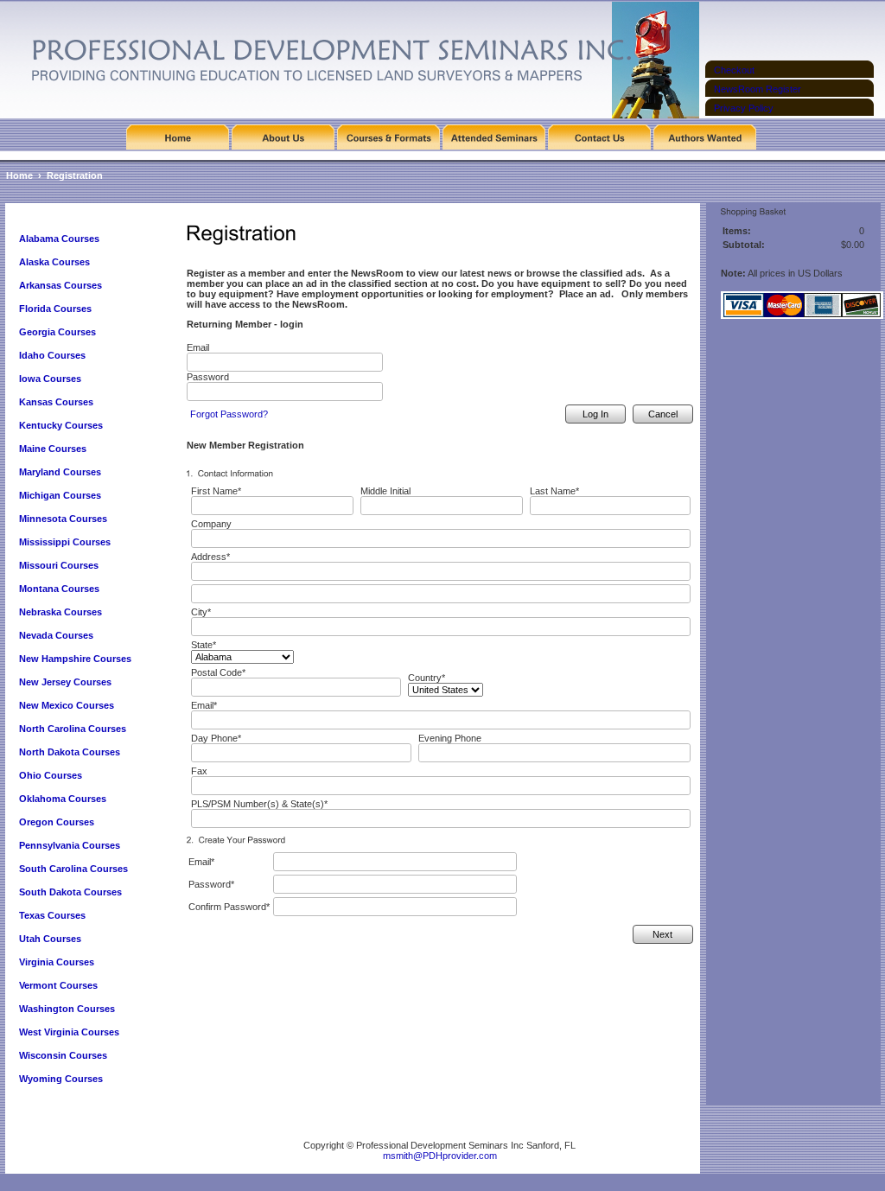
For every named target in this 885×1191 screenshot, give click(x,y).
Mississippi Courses (65, 542)
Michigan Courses (60, 495)
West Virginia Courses (69, 1032)
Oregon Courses (56, 822)
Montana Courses (59, 588)
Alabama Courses (59, 238)
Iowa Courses (50, 378)
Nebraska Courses (60, 612)
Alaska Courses (55, 262)
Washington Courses (67, 1008)
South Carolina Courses (73, 868)
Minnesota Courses (63, 518)
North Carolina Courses (72, 728)
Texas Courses (52, 915)
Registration (75, 175)
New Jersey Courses (65, 682)
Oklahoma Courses (62, 798)
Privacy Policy (744, 108)
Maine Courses (52, 448)
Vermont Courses (58, 985)
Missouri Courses (59, 565)
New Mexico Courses (66, 705)
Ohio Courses (50, 775)
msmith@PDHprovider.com (440, 1155)
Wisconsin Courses (63, 1055)
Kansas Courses (56, 402)
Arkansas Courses (60, 285)
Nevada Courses (56, 635)
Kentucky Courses (61, 425)
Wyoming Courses (61, 1078)
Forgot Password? (229, 414)
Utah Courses (50, 938)
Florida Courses (55, 308)
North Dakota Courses (69, 752)
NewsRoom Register (757, 89)
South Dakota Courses (70, 892)
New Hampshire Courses (75, 658)
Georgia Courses (57, 332)
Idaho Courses (52, 355)
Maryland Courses (60, 472)
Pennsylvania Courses (69, 845)
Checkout (734, 70)
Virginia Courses (58, 962)
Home (19, 175)
